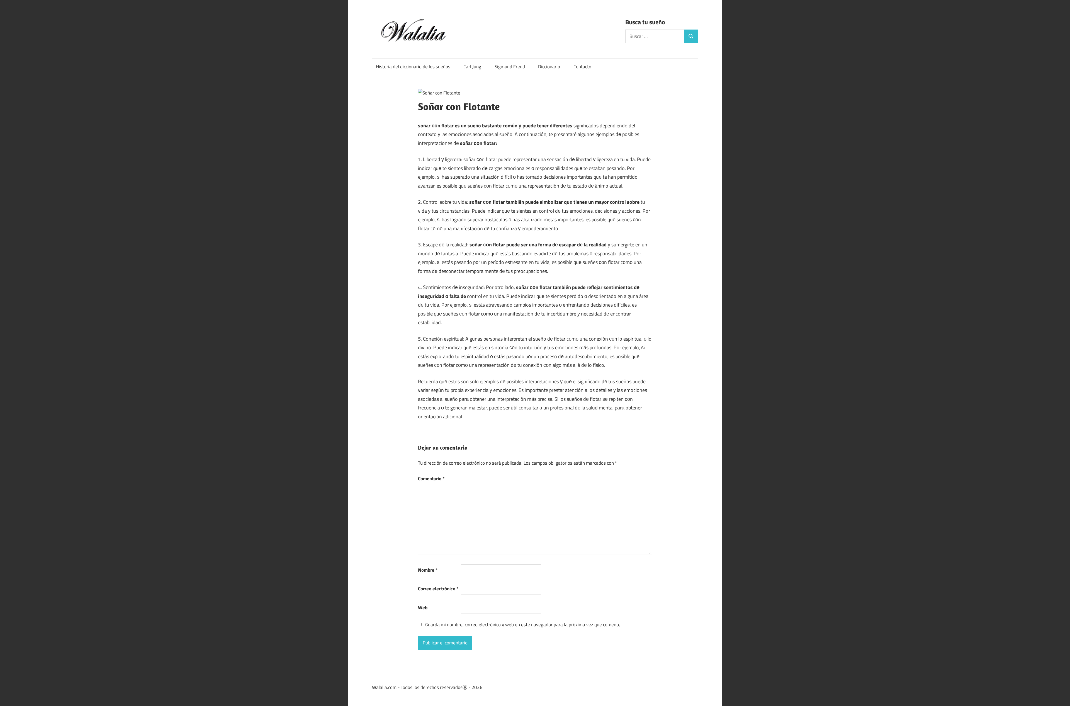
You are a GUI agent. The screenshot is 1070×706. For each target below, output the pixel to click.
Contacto (582, 66)
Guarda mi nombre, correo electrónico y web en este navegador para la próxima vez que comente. (523, 624)
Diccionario (549, 66)
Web (422, 607)
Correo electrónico (438, 588)
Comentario (431, 478)
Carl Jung (472, 66)
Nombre (427, 570)
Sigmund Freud (510, 66)
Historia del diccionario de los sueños (413, 66)
